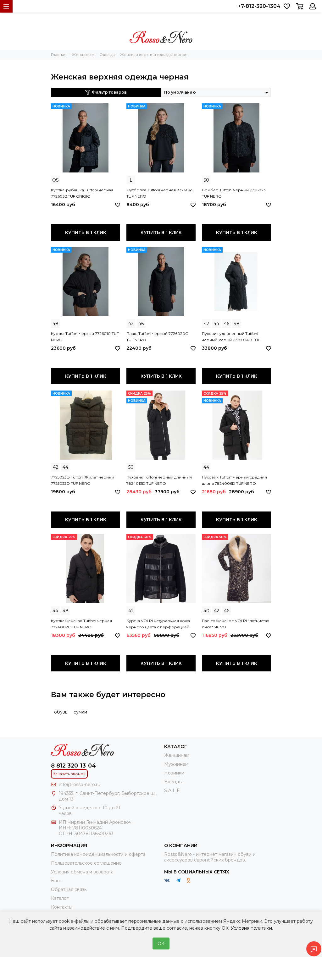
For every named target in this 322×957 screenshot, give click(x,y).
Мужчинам (176, 764)
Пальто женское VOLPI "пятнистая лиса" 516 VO (235, 623)
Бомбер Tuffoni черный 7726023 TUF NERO (234, 193)
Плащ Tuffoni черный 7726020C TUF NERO (157, 336)
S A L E (172, 790)
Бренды (173, 782)
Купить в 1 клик (85, 232)
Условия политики (251, 928)
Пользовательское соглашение (86, 863)
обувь (60, 712)
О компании (180, 845)
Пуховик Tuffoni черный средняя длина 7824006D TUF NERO (234, 480)
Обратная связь (68, 889)
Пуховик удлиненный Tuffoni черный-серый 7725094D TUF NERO (231, 337)
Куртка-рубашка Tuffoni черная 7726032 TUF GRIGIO (82, 193)
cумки (80, 712)
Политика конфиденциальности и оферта (98, 854)
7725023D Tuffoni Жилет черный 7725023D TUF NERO (82, 480)
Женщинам (176, 755)
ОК (161, 943)
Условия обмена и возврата (82, 872)
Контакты (61, 907)
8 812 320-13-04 (73, 765)
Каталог (60, 898)
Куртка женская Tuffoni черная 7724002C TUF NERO (81, 623)
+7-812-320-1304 (259, 6)
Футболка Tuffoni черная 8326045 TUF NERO (159, 193)
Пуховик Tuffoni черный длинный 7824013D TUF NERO (159, 480)
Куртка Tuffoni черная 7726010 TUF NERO (85, 336)
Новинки (174, 773)
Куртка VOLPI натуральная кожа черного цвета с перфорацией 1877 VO (158, 624)
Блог (56, 880)
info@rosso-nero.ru (79, 784)
